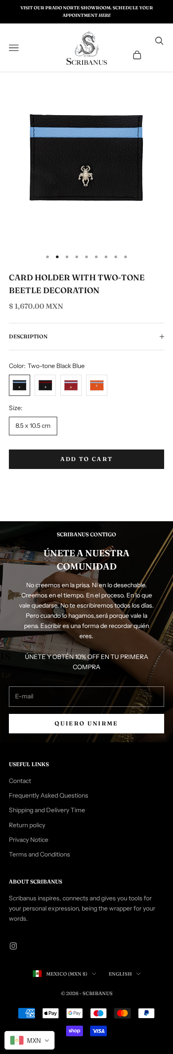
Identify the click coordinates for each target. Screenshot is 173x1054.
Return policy (27, 825)
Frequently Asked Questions (48, 795)
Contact (20, 781)
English (120, 974)
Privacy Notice (28, 840)
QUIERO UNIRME (86, 723)
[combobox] (29, 1040)
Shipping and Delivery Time (47, 810)
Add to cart (86, 458)
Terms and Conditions (39, 854)
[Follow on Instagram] (13, 946)
